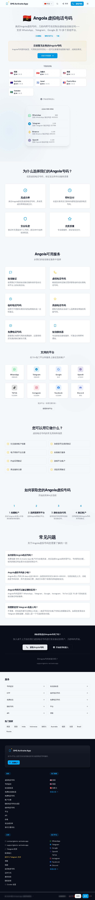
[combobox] (48, 3)
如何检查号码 (10, 869)
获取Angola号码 (37, 647)
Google (55, 848)
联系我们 (8, 853)
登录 (66, 4)
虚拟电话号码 (10, 780)
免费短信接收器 (10, 792)
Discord (55, 865)
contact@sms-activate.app (17, 841)
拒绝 (78, 896)
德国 (63, 727)
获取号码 (79, 4)
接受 (85, 896)
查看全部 (53, 792)
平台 (6, 812)
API (6, 815)
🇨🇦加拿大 (53, 788)
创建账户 (15, 762)
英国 (15, 727)
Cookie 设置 (11, 884)
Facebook (56, 862)
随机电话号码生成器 (12, 804)
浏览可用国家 (46, 56)
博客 (6, 861)
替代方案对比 (10, 827)
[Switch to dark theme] (57, 4)
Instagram (56, 858)
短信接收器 (9, 788)
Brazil (79, 727)
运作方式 (8, 873)
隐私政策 (8, 881)
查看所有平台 (47, 409)
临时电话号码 (10, 808)
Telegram (55, 845)
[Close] (91, 896)
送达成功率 (9, 823)
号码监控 (8, 784)
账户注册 (8, 800)
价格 (6, 819)
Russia (9, 731)
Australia (54, 727)
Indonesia (33, 727)
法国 (71, 727)
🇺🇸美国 (52, 780)
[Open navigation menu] (87, 3)
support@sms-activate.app (47, 663)
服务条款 (8, 877)
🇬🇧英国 (52, 784)
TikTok (54, 855)
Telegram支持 (12, 849)
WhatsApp (56, 841)
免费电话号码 (10, 796)
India (23, 727)
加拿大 (44, 727)
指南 (6, 865)
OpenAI (55, 851)
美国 (8, 727)
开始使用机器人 (49, 99)
